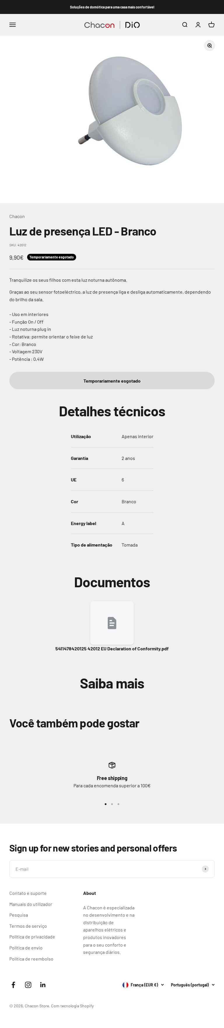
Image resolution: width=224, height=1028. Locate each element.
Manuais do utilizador (30, 904)
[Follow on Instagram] (28, 985)
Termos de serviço (28, 926)
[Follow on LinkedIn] (43, 985)
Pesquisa (18, 915)
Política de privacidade (32, 936)
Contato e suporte (28, 893)
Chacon (17, 216)
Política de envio (26, 947)
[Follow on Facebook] (13, 985)
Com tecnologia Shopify (72, 1005)
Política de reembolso (31, 958)
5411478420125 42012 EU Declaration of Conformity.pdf (112, 648)
